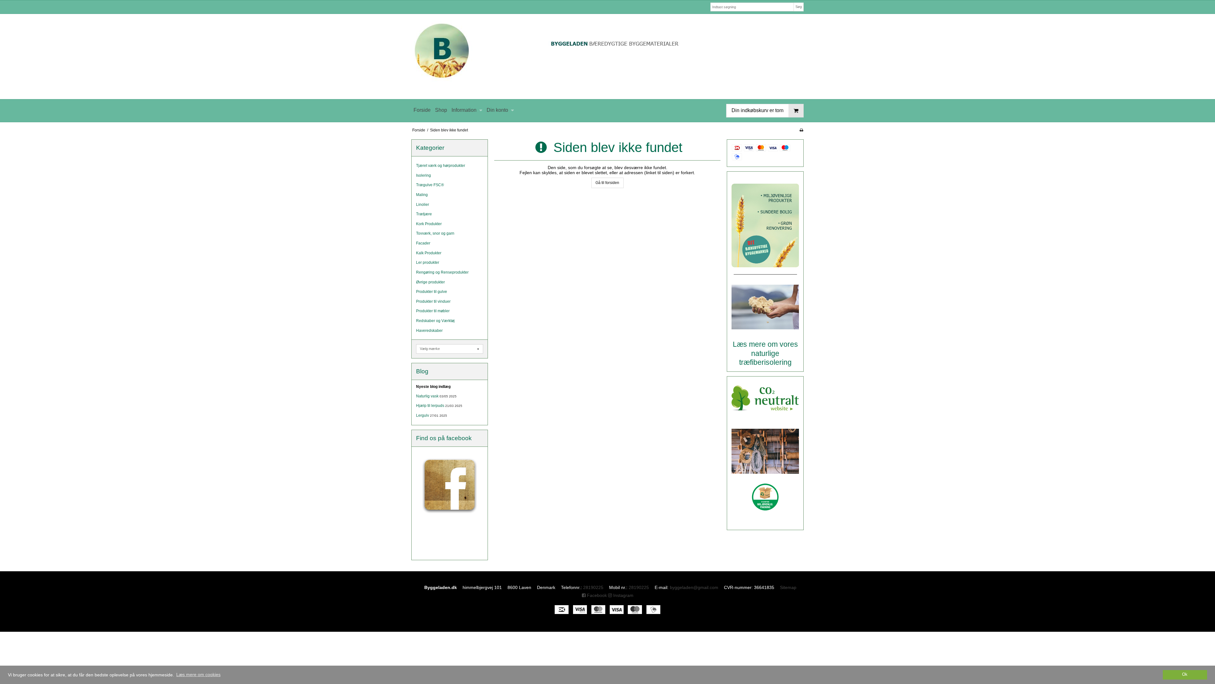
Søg (798, 7)
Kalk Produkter (428, 253)
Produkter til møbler (433, 311)
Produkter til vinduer (433, 301)
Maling (422, 195)
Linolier (422, 204)
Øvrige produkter (430, 282)
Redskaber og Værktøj (435, 321)
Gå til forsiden (607, 182)
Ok (1184, 674)
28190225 (593, 587)
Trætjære (424, 214)
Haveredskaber (429, 330)
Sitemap (788, 587)
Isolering (423, 175)
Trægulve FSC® (430, 185)
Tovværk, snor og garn (435, 233)
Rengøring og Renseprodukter (442, 272)
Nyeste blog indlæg (433, 386)
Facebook (596, 595)
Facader (423, 243)
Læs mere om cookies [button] (198, 674)
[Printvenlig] (801, 130)
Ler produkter (427, 262)
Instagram (622, 595)
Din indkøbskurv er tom (757, 110)
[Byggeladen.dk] (607, 56)
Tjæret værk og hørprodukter (440, 165)
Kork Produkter (429, 224)
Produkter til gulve (431, 291)
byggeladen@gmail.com (694, 587)
